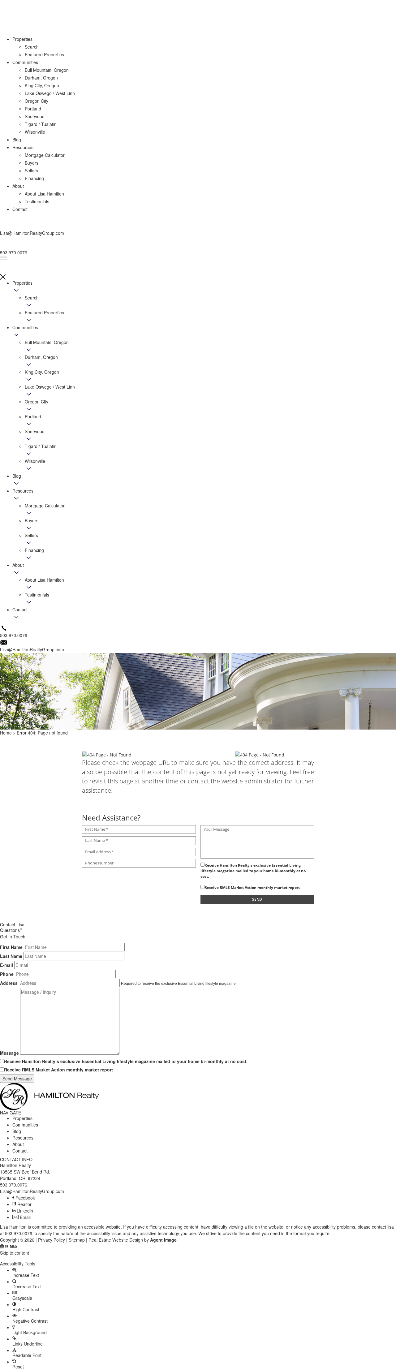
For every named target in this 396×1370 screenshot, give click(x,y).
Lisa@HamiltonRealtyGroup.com (32, 1191)
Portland (33, 416)
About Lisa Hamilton (44, 580)
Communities (25, 327)
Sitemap (77, 1240)
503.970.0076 (13, 1185)
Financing (34, 550)
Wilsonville (35, 461)
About (18, 565)
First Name (11, 947)
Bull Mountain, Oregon (47, 342)
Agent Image (163, 1240)
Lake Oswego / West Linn (50, 387)
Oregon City (36, 402)
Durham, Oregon (41, 357)
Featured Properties (44, 312)
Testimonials (37, 595)
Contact (20, 609)
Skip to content (14, 1253)
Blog (16, 476)
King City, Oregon (42, 372)
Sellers (31, 535)
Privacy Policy (51, 1240)
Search (32, 298)
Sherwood (35, 431)
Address (9, 983)
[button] (198, 1258)
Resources (22, 491)
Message (9, 1053)
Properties (22, 283)
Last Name (11, 956)
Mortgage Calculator (45, 505)
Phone (7, 974)
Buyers (31, 520)
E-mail (6, 965)
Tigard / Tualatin (41, 446)
